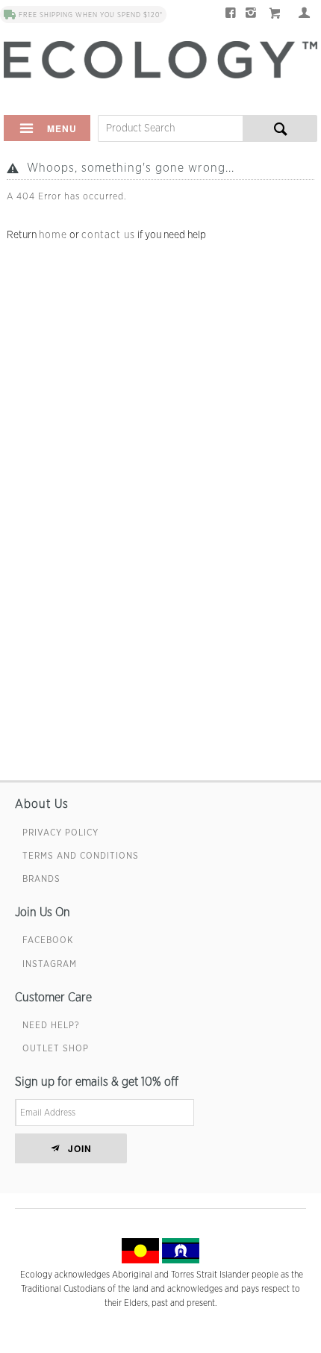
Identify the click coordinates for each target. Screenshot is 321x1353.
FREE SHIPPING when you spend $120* (91, 15)
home (53, 235)
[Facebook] (231, 15)
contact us (108, 235)
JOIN (80, 1148)
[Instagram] (251, 15)
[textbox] (170, 128)
